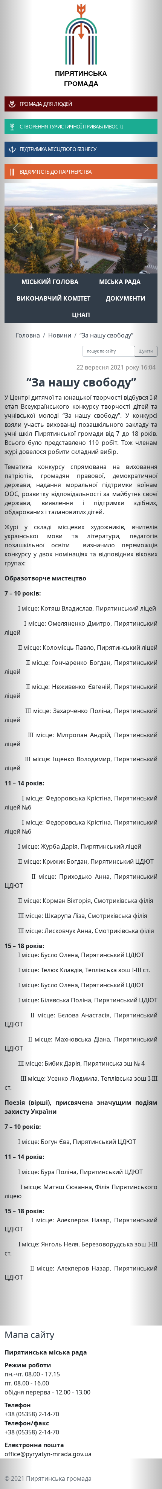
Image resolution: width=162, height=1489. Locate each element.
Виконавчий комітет (53, 298)
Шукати (146, 351)
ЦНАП (81, 315)
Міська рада (120, 282)
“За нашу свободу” (106, 335)
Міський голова (49, 282)
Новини (59, 335)
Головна (28, 335)
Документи (125, 298)
